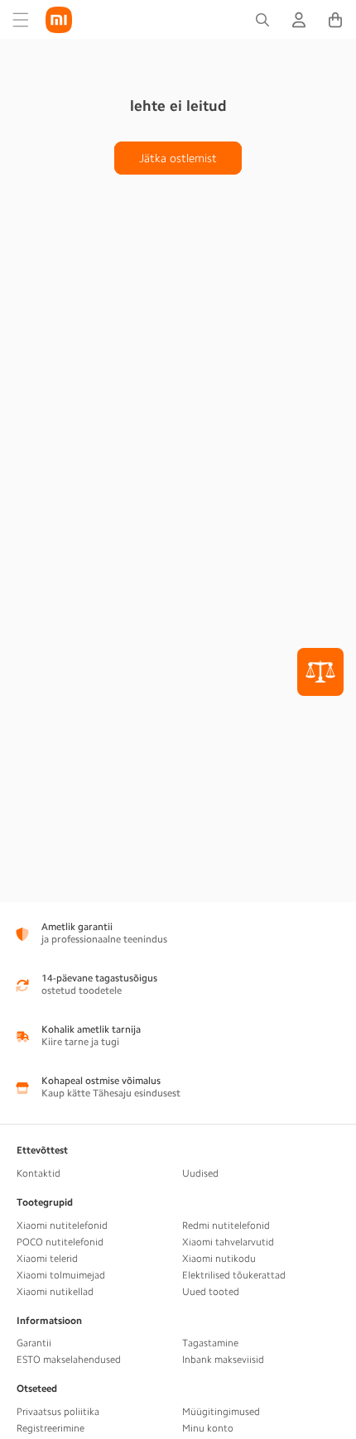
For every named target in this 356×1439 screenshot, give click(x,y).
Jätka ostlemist (178, 158)
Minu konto (207, 1428)
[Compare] (320, 672)
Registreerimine (50, 1428)
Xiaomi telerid (47, 1259)
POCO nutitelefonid (60, 1242)
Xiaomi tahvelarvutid (228, 1242)
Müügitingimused (221, 1412)
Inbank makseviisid (223, 1360)
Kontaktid (38, 1173)
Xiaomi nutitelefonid (62, 1225)
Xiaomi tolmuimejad (61, 1275)
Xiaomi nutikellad (55, 1292)
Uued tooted (210, 1292)
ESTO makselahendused (69, 1360)
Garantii (34, 1343)
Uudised (200, 1173)
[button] (20, 20)
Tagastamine (210, 1343)
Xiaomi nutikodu (219, 1259)
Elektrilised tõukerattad (234, 1275)
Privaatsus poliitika (58, 1412)
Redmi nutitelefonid (226, 1225)
